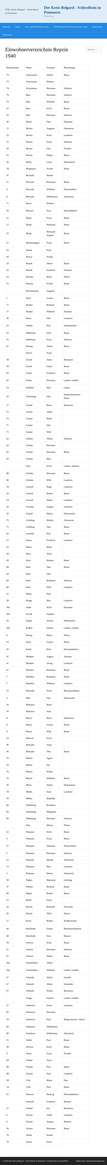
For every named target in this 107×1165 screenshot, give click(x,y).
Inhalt (17, 27)
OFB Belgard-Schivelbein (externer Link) (70, 27)
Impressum (7, 35)
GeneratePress (62, 1161)
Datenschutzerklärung (95, 1161)
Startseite (6, 27)
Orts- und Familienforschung (37, 27)
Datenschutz (98, 27)
